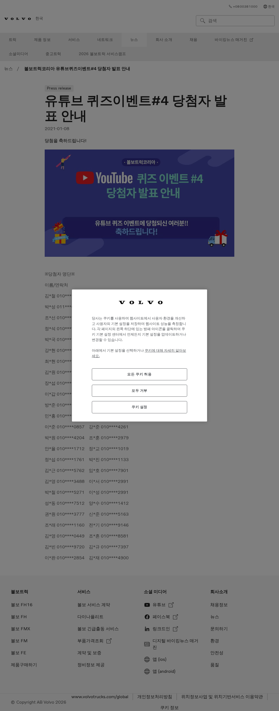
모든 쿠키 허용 (139, 374)
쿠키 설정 (139, 407)
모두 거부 (139, 391)
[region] (139, 355)
